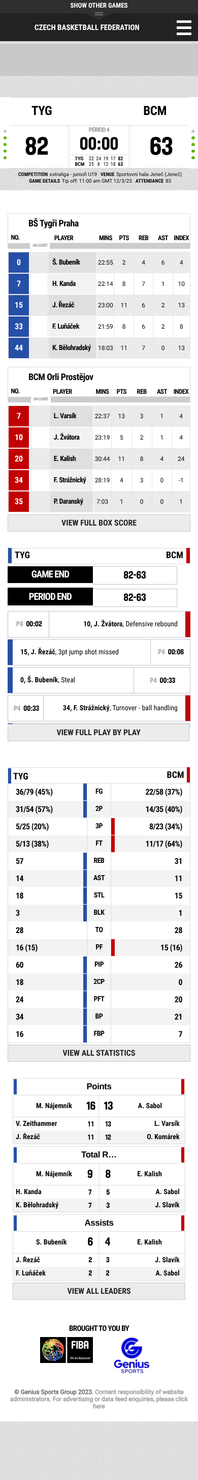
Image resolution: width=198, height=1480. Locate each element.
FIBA (66, 1355)
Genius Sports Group (131, 1355)
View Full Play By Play (99, 732)
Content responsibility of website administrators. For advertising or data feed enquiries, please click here (99, 1399)
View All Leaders (99, 1291)
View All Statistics (99, 1053)
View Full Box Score (99, 523)
